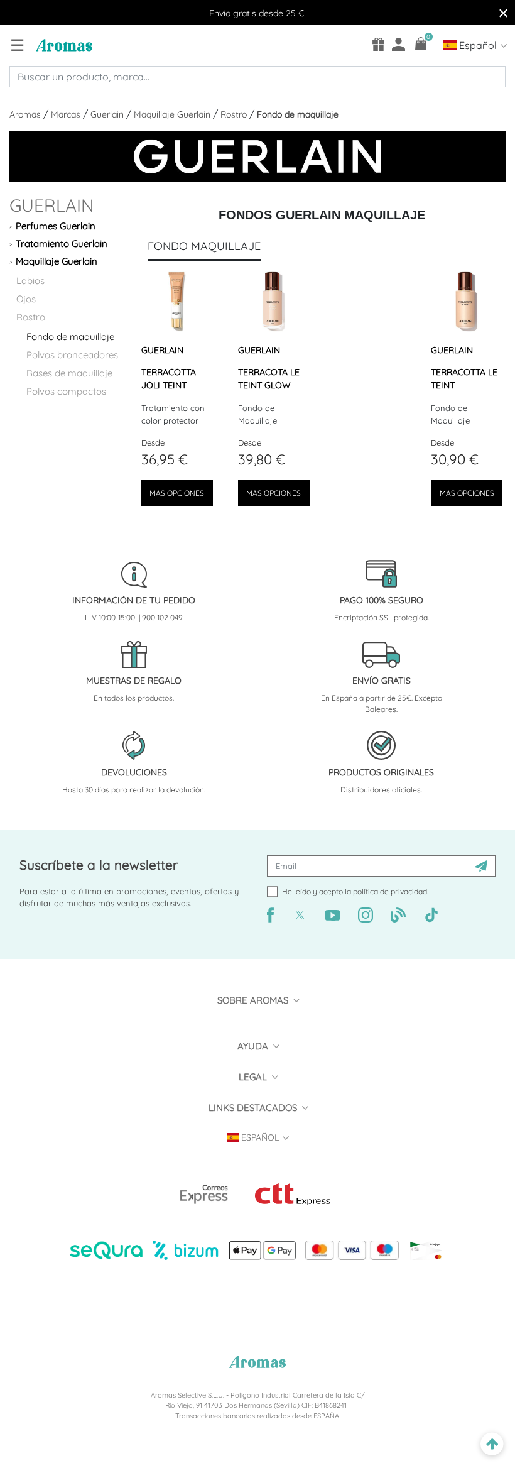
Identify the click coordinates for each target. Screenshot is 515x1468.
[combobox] (257, 76)
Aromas (26, 114)
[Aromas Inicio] (62, 44)
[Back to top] (492, 1444)
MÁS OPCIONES (176, 493)
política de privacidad (390, 891)
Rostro (234, 114)
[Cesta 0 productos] (421, 43)
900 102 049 (162, 617)
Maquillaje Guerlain (173, 114)
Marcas (67, 114)
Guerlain (108, 114)
